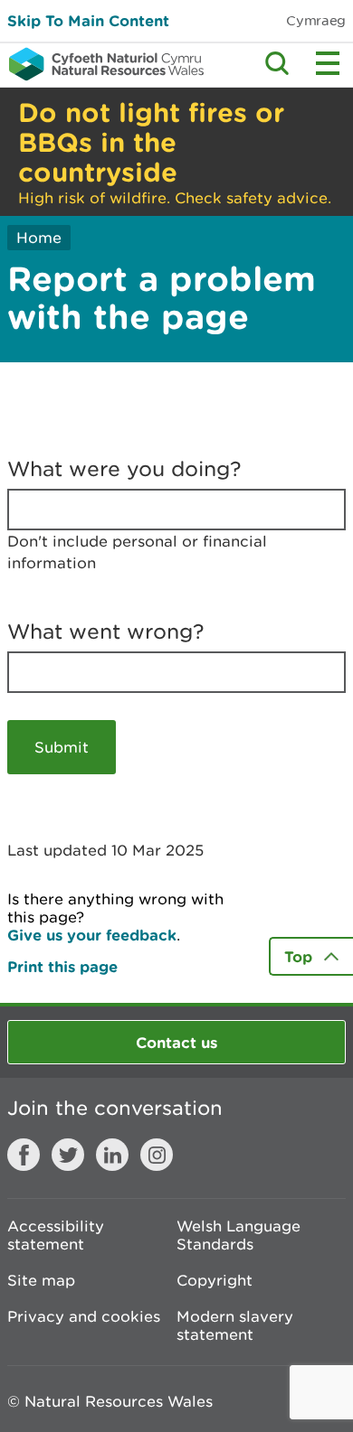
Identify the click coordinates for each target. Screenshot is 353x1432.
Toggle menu (327, 63)
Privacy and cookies (83, 1316)
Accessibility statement (55, 1235)
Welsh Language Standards (238, 1235)
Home (39, 238)
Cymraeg (316, 20)
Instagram (156, 1154)
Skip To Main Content (88, 20)
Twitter (68, 1154)
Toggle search (277, 63)
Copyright (214, 1280)
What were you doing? (124, 469)
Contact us (176, 1042)
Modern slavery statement (234, 1325)
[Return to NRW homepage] (102, 64)
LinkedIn (112, 1154)
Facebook (23, 1154)
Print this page (62, 966)
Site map (41, 1280)
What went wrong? (106, 631)
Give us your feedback (91, 934)
